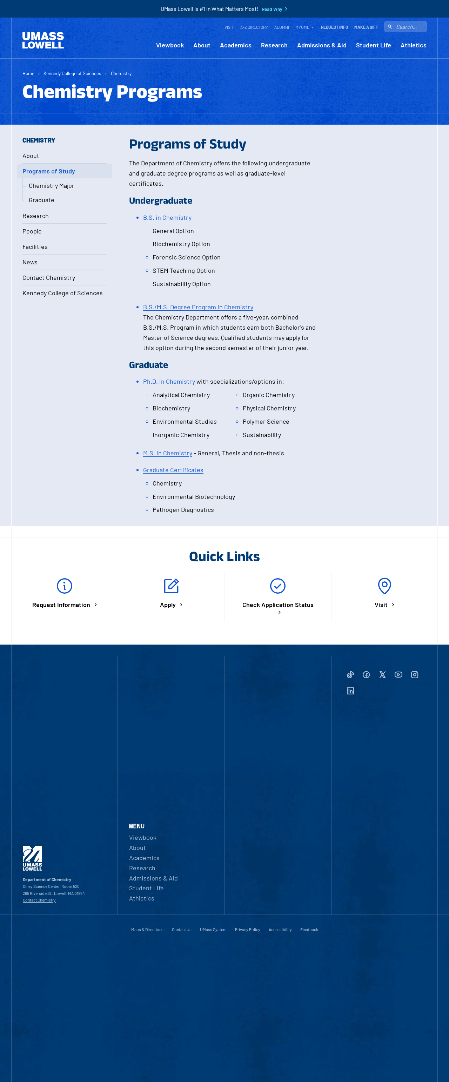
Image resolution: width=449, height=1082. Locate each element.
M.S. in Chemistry (167, 453)
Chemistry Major (51, 185)
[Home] (43, 40)
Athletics (414, 45)
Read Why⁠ (272, 9)
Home (28, 73)
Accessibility (280, 929)
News (30, 262)
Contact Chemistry (48, 277)
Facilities (35, 246)
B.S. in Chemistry (167, 217)
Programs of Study (48, 171)
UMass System (213, 929)
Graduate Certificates (173, 470)
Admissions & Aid (322, 45)
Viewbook (170, 45)
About (201, 45)
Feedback (309, 929)
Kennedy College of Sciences (72, 73)
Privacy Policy (247, 929)
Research (274, 45)
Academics (236, 45)
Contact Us (182, 929)
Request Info (334, 27)
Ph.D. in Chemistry (169, 381)
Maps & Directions (147, 929)
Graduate (41, 200)
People (32, 231)
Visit (229, 27)
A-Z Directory (254, 27)
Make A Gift (366, 27)
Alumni (281, 27)
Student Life (373, 45)
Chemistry (121, 73)
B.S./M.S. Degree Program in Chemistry (198, 307)
